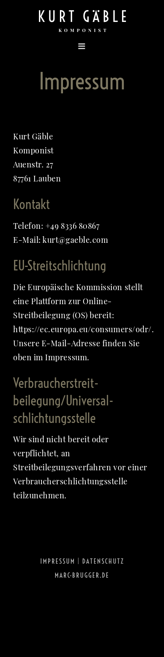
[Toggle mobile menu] (51, 46)
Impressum (57, 561)
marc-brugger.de (82, 575)
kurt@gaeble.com (75, 239)
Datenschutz (103, 561)
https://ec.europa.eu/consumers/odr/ (82, 329)
